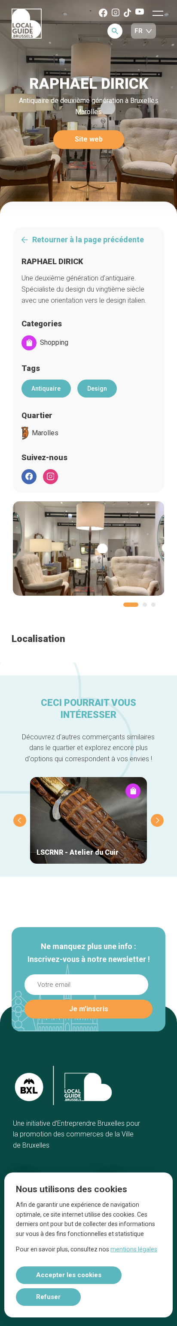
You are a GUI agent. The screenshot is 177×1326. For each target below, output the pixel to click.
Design (97, 388)
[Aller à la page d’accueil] (27, 24)
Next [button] (157, 820)
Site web (89, 140)
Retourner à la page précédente (88, 240)
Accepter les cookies (68, 1275)
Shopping (54, 342)
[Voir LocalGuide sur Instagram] (115, 13)
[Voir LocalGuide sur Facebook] (103, 13)
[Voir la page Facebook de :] (29, 476)
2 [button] (145, 605)
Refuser (48, 1297)
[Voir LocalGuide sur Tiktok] (127, 13)
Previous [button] (19, 820)
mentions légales (133, 1249)
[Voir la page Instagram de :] (50, 476)
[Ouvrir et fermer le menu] (157, 13)
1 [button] (130, 605)
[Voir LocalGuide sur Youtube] (139, 12)
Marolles (45, 433)
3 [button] (153, 605)
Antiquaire (46, 388)
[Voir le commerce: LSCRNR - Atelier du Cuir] (88, 820)
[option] (89, 548)
